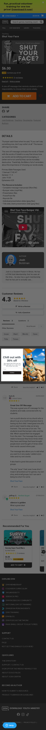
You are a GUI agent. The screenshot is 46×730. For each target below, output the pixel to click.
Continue (12, 372)
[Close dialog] (43, 350)
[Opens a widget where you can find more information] (10, 725)
